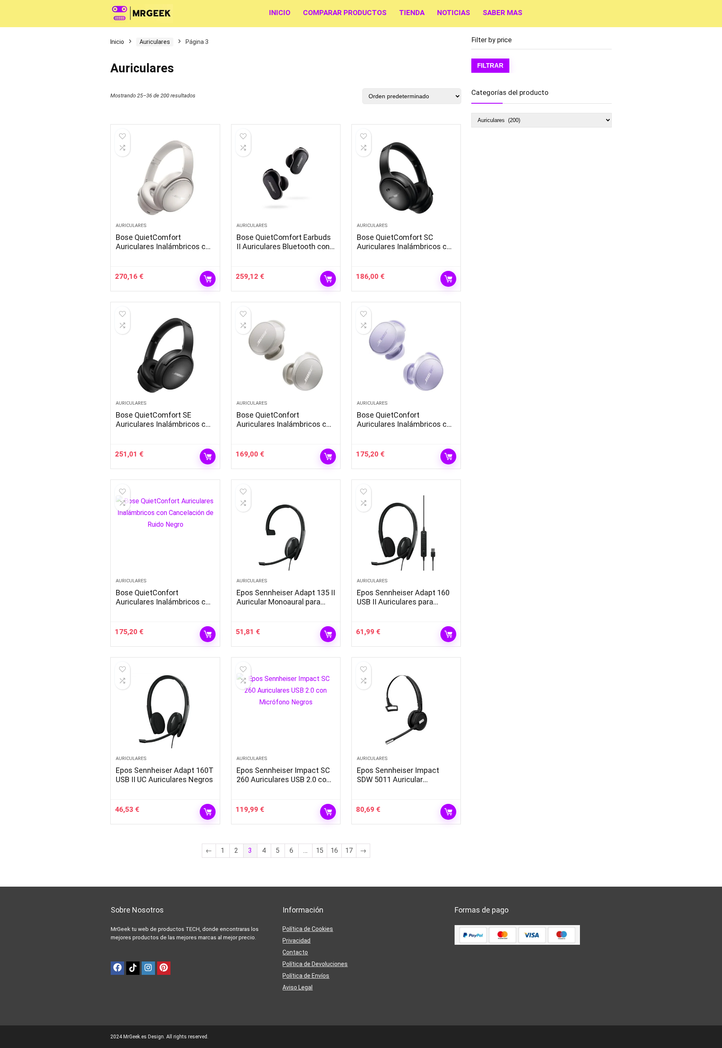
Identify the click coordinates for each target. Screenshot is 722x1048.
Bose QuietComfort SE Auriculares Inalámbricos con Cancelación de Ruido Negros (165, 424)
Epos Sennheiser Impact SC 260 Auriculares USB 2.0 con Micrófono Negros (283, 779)
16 (334, 850)
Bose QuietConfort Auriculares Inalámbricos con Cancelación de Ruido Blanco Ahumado (285, 429)
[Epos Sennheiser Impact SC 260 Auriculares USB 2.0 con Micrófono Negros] (285, 710)
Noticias (453, 12)
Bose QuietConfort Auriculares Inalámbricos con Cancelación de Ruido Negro (165, 601)
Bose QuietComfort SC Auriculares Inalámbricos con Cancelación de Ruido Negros (406, 246)
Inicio (279, 12)
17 (349, 850)
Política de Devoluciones (315, 964)
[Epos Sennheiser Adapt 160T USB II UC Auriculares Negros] (165, 710)
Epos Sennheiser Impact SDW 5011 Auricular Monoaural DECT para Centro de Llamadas (405, 784)
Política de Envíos (305, 975)
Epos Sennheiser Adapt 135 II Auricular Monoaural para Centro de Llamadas (285, 601)
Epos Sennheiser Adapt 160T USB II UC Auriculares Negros (165, 775)
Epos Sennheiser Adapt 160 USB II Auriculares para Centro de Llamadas (403, 601)
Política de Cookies (307, 929)
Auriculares (155, 41)
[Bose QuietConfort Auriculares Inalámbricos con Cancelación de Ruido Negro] (165, 533)
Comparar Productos (344, 12)
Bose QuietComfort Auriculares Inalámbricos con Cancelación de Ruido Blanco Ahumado (165, 251)
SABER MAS (502, 12)
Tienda (412, 12)
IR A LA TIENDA (208, 279)
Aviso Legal (297, 987)
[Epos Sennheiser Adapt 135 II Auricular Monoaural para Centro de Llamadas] (285, 533)
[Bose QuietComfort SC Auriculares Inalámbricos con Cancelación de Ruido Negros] (406, 177)
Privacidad (296, 940)
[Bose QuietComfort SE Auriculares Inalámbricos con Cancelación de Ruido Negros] (165, 355)
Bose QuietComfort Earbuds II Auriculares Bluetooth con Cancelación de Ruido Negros (285, 246)
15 (319, 850)
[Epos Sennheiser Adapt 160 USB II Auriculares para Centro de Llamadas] (406, 533)
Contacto (295, 952)
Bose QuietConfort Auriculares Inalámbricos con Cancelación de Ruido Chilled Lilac (406, 429)
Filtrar (490, 65)
